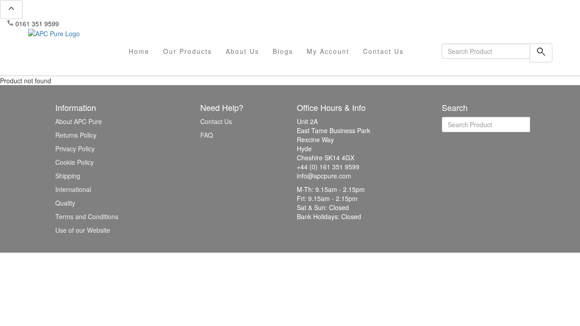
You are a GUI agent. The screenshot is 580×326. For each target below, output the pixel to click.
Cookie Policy (74, 162)
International (73, 189)
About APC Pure (78, 121)
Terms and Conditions (86, 216)
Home (139, 51)
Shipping (67, 175)
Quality (65, 202)
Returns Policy (76, 134)
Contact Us (383, 51)
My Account (328, 51)
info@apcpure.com (92, 23)
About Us (242, 51)
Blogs (283, 51)
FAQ (206, 134)
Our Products (187, 51)
